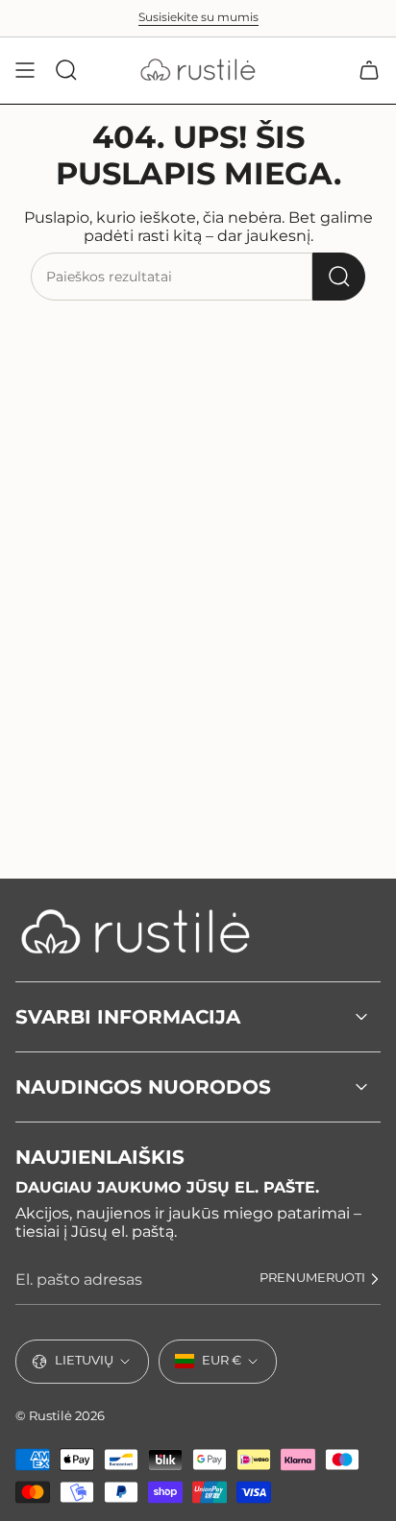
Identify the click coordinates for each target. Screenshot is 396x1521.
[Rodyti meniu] (25, 70)
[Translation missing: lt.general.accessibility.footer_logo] (135, 931)
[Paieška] (338, 277)
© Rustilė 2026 (60, 1416)
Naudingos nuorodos (143, 1086)
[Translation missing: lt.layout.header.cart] (369, 70)
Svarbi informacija (127, 1016)
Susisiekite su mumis (198, 17)
